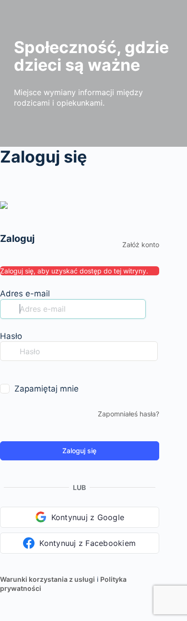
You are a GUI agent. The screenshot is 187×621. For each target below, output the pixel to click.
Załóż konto (140, 244)
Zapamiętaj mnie (46, 388)
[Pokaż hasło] (6, 370)
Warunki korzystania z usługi (47, 579)
